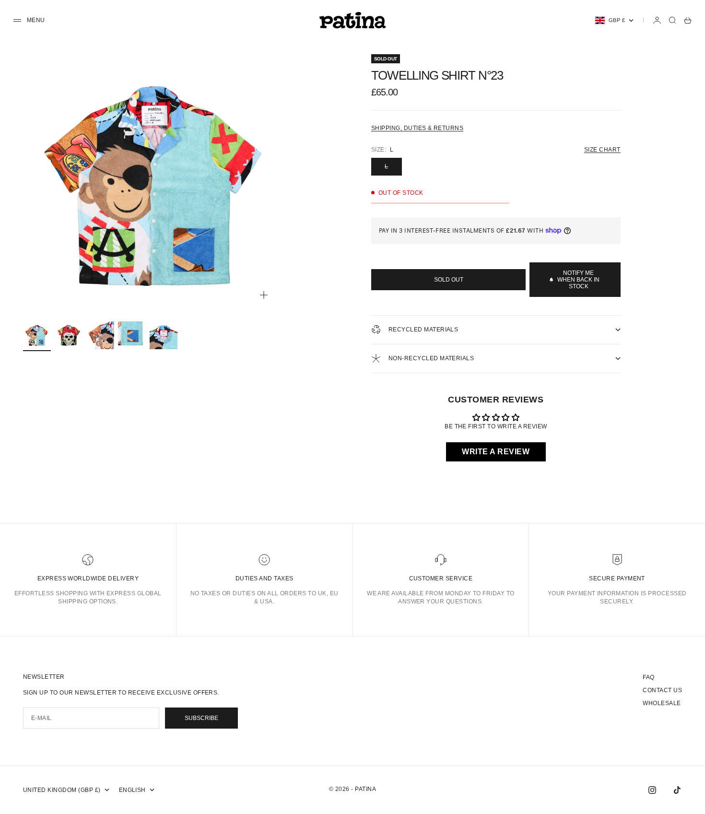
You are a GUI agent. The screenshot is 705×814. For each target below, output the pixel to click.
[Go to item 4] (132, 335)
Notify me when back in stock (578, 280)
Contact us (662, 690)
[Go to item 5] (163, 335)
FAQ (648, 677)
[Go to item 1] (37, 335)
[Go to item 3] (100, 335)
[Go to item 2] (68, 335)
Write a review (495, 452)
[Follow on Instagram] (652, 790)
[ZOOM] (263, 295)
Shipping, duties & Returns (417, 128)
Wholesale (662, 703)
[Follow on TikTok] (677, 790)
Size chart (602, 149)
